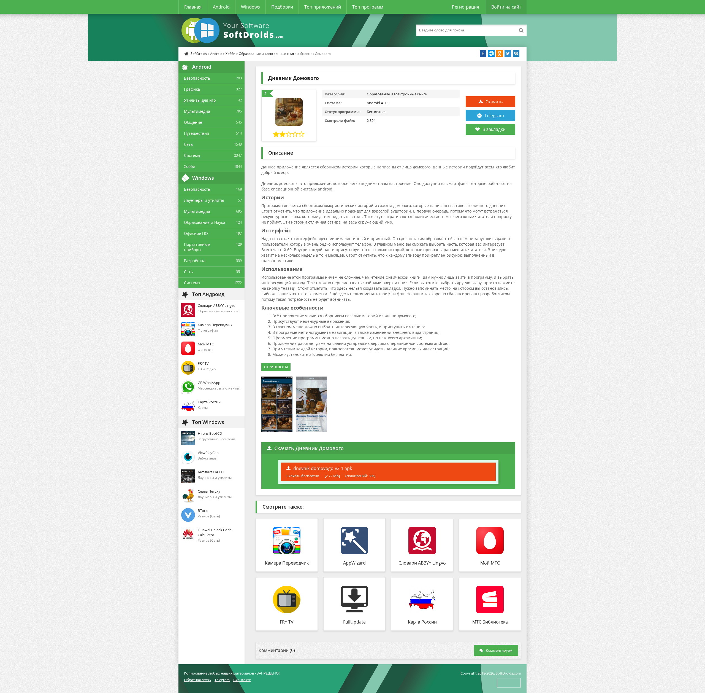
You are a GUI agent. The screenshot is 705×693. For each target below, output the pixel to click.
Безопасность (197, 78)
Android (221, 7)
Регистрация (465, 7)
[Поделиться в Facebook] (483, 53)
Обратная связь (197, 679)
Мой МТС (490, 563)
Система (192, 155)
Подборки (282, 7)
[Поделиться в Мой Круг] (491, 53)
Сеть (188, 144)
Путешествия (196, 133)
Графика (192, 89)
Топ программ (367, 7)
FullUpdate (354, 622)
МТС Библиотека (490, 622)
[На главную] (233, 30)
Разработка (194, 260)
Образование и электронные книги (268, 53)
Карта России (422, 622)
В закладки (494, 129)
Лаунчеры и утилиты (204, 200)
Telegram (494, 115)
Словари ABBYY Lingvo (422, 563)
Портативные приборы (197, 247)
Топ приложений (322, 7)
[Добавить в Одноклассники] (499, 53)
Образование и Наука (204, 222)
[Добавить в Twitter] (508, 53)
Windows (250, 7)
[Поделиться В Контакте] (516, 53)
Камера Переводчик (287, 563)
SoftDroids (199, 53)
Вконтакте (242, 679)
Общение (193, 122)
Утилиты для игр (200, 100)
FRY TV (287, 622)
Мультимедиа (197, 111)
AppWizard (354, 563)
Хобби (230, 53)
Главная (193, 7)
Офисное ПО (196, 233)
